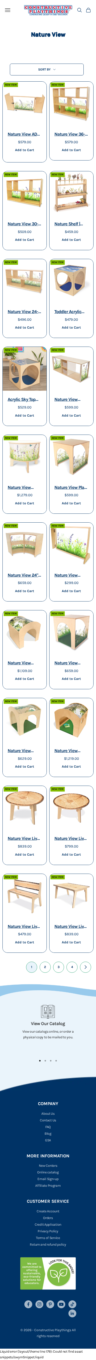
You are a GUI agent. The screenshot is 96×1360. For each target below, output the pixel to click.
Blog (48, 1133)
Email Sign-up (47, 1179)
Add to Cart (24, 150)
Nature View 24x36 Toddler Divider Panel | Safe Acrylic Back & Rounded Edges (70, 575)
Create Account (48, 1211)
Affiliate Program (48, 1185)
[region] (48, 1028)
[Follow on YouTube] (61, 1304)
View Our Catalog (48, 1023)
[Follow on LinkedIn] (72, 1313)
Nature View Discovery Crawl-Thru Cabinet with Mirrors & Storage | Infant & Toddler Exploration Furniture (71, 400)
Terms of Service (48, 1238)
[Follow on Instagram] (39, 1304)
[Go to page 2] (85, 967)
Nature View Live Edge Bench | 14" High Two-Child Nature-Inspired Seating (23, 927)
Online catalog (48, 1172)
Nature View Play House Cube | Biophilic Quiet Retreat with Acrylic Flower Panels (70, 488)
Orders (48, 1218)
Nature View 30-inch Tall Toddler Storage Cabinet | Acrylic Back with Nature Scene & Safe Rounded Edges (24, 224)
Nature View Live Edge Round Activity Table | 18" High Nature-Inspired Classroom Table (71, 839)
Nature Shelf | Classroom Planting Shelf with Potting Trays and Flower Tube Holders (71, 224)
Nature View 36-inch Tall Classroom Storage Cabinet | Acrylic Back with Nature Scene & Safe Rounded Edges (70, 134)
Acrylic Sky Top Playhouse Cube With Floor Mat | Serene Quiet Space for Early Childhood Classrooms (22, 400)
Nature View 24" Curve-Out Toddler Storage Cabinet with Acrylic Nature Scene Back (24, 575)
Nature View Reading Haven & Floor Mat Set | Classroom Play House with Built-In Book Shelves (71, 751)
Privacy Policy (48, 1231)
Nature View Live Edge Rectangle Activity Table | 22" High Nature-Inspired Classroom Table (70, 927)
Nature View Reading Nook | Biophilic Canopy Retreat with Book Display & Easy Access (25, 663)
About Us (48, 1114)
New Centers (48, 1166)
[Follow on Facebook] (28, 1304)
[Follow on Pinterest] (50, 1304)
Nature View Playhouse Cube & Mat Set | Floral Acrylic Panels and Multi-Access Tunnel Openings (71, 663)
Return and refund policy (48, 1244)
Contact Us (48, 1120)
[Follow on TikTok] (72, 1304)
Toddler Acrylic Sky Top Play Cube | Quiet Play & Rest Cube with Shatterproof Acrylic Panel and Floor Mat (71, 312)
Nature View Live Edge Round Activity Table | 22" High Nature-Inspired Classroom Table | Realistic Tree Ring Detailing (24, 839)
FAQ (48, 1127)
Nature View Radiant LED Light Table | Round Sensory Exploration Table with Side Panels (24, 488)
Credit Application (48, 1224)
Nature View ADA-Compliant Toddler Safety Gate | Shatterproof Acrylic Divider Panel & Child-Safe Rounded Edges (24, 134)
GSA (48, 1140)
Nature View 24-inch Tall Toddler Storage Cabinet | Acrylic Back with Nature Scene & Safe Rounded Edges (24, 312)
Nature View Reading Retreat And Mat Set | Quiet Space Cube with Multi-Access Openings (24, 751)
